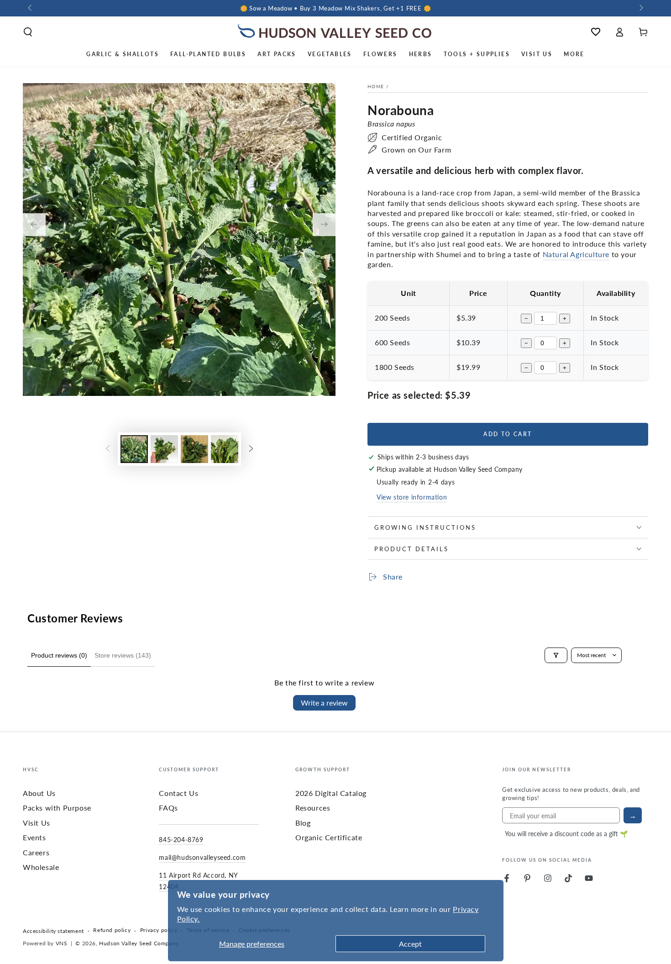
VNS (62, 943)
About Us (39, 793)
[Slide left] (30, 8)
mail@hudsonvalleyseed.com (202, 857)
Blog (302, 822)
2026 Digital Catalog (331, 793)
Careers (36, 852)
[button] (28, 32)
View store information (412, 496)
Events (34, 837)
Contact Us (178, 793)
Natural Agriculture (576, 254)
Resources (312, 807)
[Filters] (556, 655)
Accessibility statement (53, 931)
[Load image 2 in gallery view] (164, 449)
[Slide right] (640, 8)
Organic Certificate (328, 837)
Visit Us (36, 822)
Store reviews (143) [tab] (122, 655)
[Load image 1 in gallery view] (134, 449)
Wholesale (41, 867)
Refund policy (112, 930)
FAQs (168, 807)
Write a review (324, 702)
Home (375, 86)
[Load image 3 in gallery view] (194, 449)
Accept (410, 943)
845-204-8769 (181, 839)
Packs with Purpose (57, 807)
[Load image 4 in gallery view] (224, 449)
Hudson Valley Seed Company (139, 943)
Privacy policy (158, 930)
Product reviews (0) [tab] (59, 655)
